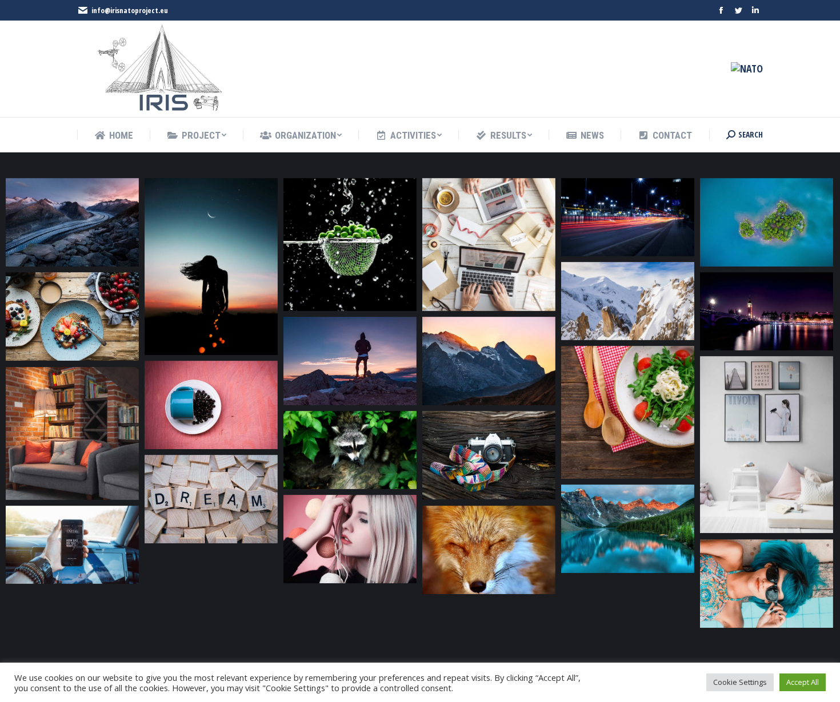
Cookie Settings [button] (740, 682)
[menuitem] (113, 135)
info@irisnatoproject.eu (129, 10)
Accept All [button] (802, 682)
